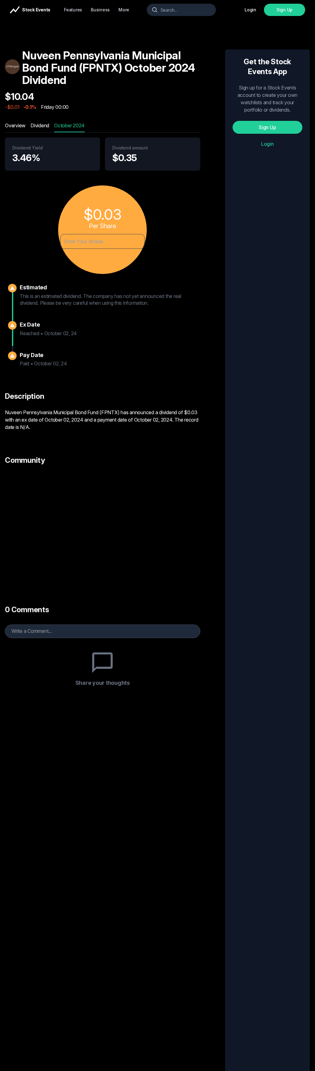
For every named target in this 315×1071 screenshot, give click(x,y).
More (123, 9)
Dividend (39, 125)
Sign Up (285, 9)
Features (73, 9)
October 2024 (69, 125)
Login (267, 144)
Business (100, 9)
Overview (15, 125)
